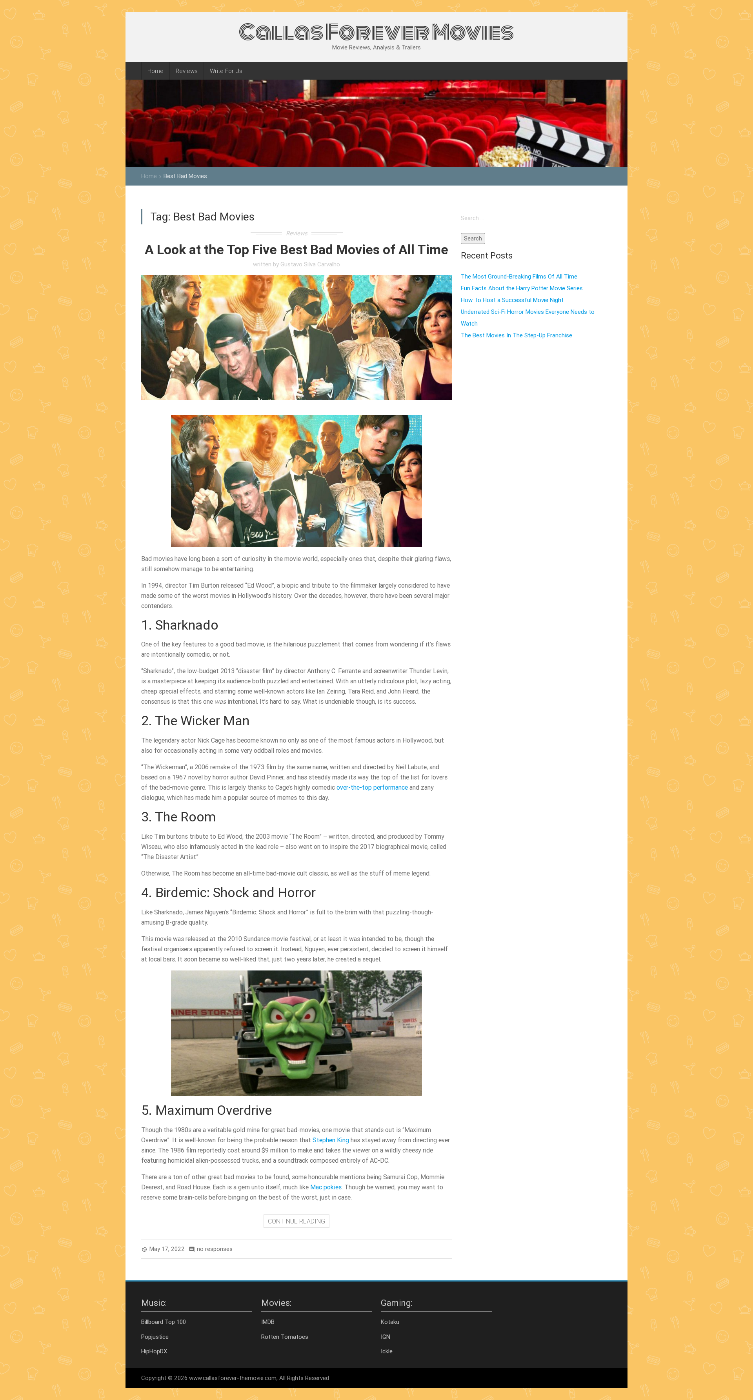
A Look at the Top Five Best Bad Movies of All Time (296, 249)
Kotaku (390, 1321)
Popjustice (155, 1336)
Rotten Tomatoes (284, 1336)
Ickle (387, 1351)
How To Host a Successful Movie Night (512, 300)
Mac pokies (326, 1187)
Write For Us (226, 71)
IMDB (268, 1321)
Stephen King (331, 1140)
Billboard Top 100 (163, 1321)
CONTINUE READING (296, 1221)
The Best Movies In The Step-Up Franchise (516, 335)
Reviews (187, 71)
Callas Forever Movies (376, 32)
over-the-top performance (372, 787)
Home (155, 71)
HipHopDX (154, 1351)
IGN (385, 1336)
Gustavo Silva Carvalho (310, 264)
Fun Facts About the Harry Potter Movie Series (522, 288)
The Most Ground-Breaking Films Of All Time (519, 276)
